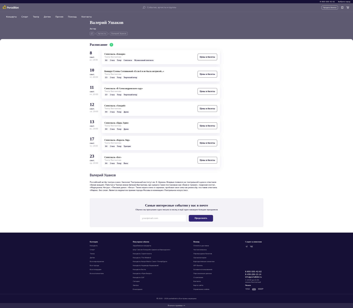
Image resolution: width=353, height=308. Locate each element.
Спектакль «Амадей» (115, 105)
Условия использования (202, 269)
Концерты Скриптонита (142, 254)
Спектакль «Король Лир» (117, 140)
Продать (329, 8)
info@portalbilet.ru (253, 277)
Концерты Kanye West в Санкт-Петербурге (150, 261)
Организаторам (199, 258)
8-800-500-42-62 (327, 2)
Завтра (136, 285)
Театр (36, 16)
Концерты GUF (138, 277)
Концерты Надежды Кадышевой (145, 265)
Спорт (24, 16)
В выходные (137, 289)
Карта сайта (198, 285)
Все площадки (95, 269)
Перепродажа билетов (202, 254)
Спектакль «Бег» (112, 157)
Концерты (11, 16)
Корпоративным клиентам (204, 261)
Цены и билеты (207, 57)
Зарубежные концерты (142, 246)
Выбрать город (344, 2)
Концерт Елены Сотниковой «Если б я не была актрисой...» (134, 71)
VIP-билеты (198, 265)
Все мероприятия (97, 261)
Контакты (86, 16)
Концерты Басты (139, 269)
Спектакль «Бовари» (114, 54)
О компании (198, 277)
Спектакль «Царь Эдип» (116, 123)
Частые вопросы (200, 250)
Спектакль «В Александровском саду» (123, 88)
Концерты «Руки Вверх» (142, 273)
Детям (47, 16)
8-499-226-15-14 (253, 274)
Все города (94, 265)
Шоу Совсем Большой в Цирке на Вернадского (151, 250)
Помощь (72, 16)
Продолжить (201, 218)
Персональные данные (202, 273)
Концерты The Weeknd (142, 258)
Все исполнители (97, 273)
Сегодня (136, 281)
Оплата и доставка (201, 246)
